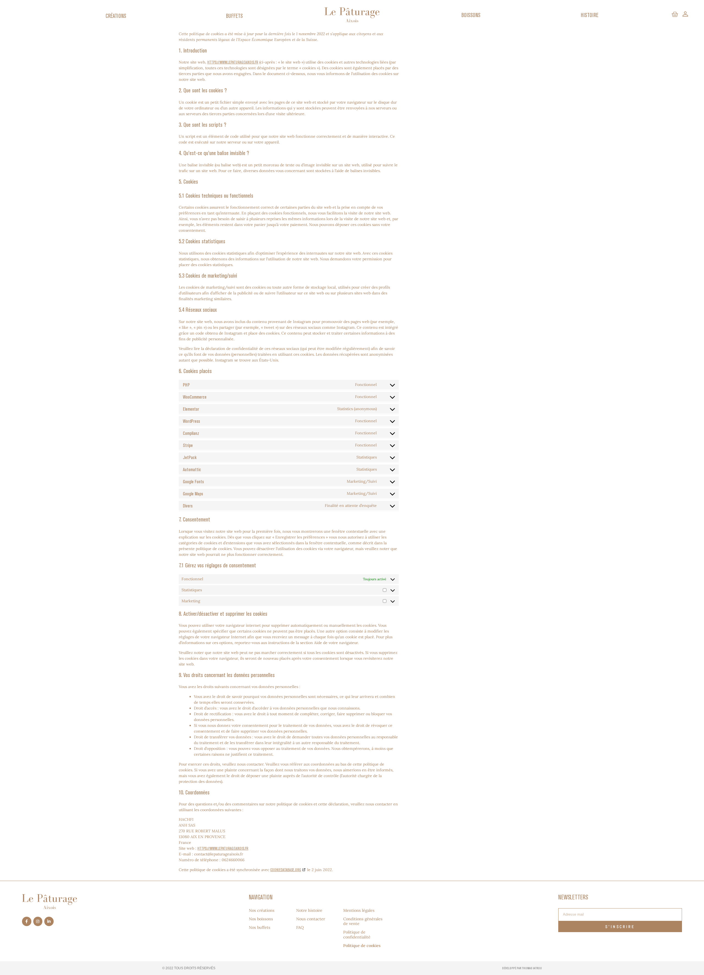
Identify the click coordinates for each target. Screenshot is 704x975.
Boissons (470, 14)
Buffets (234, 15)
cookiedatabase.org (285, 869)
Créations (116, 15)
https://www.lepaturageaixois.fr (232, 62)
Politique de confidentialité (356, 934)
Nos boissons (261, 919)
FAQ (300, 927)
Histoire (589, 14)
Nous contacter (310, 919)
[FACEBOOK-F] (26, 921)
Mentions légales (359, 910)
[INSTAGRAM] (38, 921)
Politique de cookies (362, 945)
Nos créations (261, 910)
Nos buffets (259, 927)
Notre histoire (309, 910)
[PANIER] (675, 14)
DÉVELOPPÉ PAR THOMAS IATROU (522, 968)
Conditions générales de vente (363, 921)
